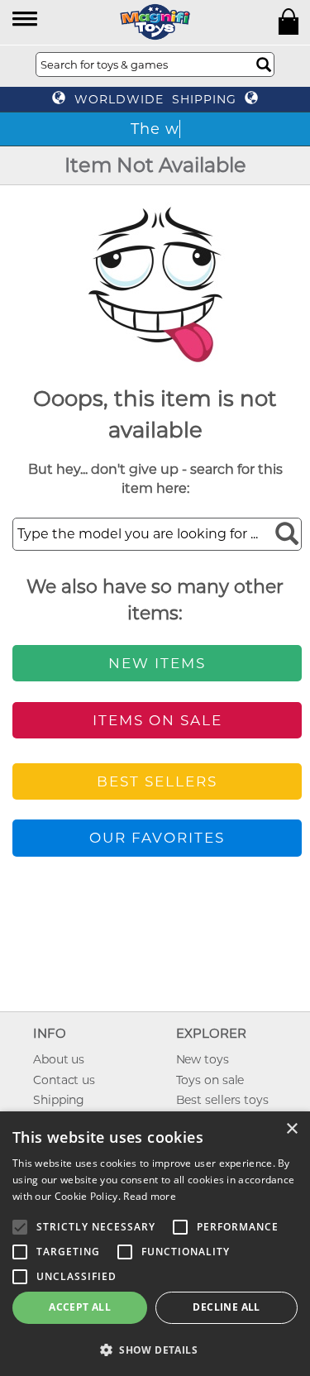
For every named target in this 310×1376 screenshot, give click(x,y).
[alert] (155, 1243)
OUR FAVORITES (157, 837)
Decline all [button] (226, 1307)
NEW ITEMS (157, 663)
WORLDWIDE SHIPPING (155, 99)
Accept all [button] (80, 1307)
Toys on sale (210, 1080)
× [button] (291, 1129)
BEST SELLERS (157, 781)
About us (58, 1059)
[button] (26, 20)
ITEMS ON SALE (157, 720)
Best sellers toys (222, 1099)
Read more (149, 1196)
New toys (202, 1059)
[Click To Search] (263, 64)
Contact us (64, 1080)
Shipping (58, 1099)
